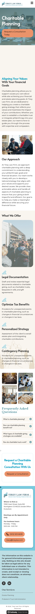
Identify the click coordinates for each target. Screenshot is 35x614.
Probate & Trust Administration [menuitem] (14, 599)
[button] (17, 419)
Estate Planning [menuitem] (8, 595)
